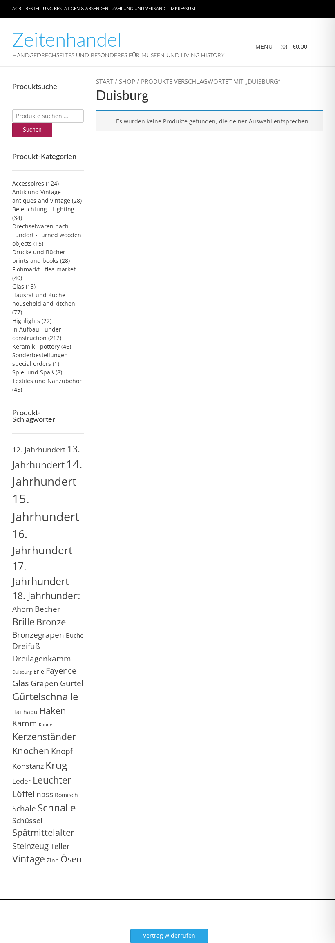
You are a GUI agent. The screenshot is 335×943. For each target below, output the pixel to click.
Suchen (32, 130)
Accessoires (28, 183)
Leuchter (52, 779)
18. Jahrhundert (46, 595)
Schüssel (27, 820)
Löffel (23, 794)
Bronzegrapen (38, 634)
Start (104, 81)
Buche (74, 635)
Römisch (66, 795)
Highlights (26, 321)
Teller (59, 846)
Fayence (61, 670)
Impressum (182, 8)
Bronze (51, 622)
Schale (24, 808)
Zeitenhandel (67, 40)
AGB (16, 8)
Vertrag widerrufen (169, 935)
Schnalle (57, 807)
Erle (39, 671)
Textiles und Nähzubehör (47, 381)
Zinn (53, 860)
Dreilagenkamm (41, 658)
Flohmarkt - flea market (44, 269)
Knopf (62, 751)
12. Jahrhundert (38, 449)
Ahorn (22, 609)
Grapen (44, 683)
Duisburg (22, 672)
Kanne (45, 725)
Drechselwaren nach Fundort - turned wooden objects (46, 234)
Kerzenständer (44, 736)
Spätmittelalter (43, 832)
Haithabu (25, 712)
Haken (52, 711)
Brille (23, 621)
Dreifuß (26, 646)
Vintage (28, 858)
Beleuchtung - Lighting (43, 209)
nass (44, 794)
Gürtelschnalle (45, 696)
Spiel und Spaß (33, 372)
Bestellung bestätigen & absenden (66, 8)
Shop (127, 81)
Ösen (71, 859)
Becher (47, 609)
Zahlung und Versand (138, 8)
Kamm (24, 723)
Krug (56, 765)
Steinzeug (30, 845)
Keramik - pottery (36, 346)
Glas (18, 286)
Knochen (30, 750)
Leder (21, 781)
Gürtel (71, 683)
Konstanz (28, 766)
